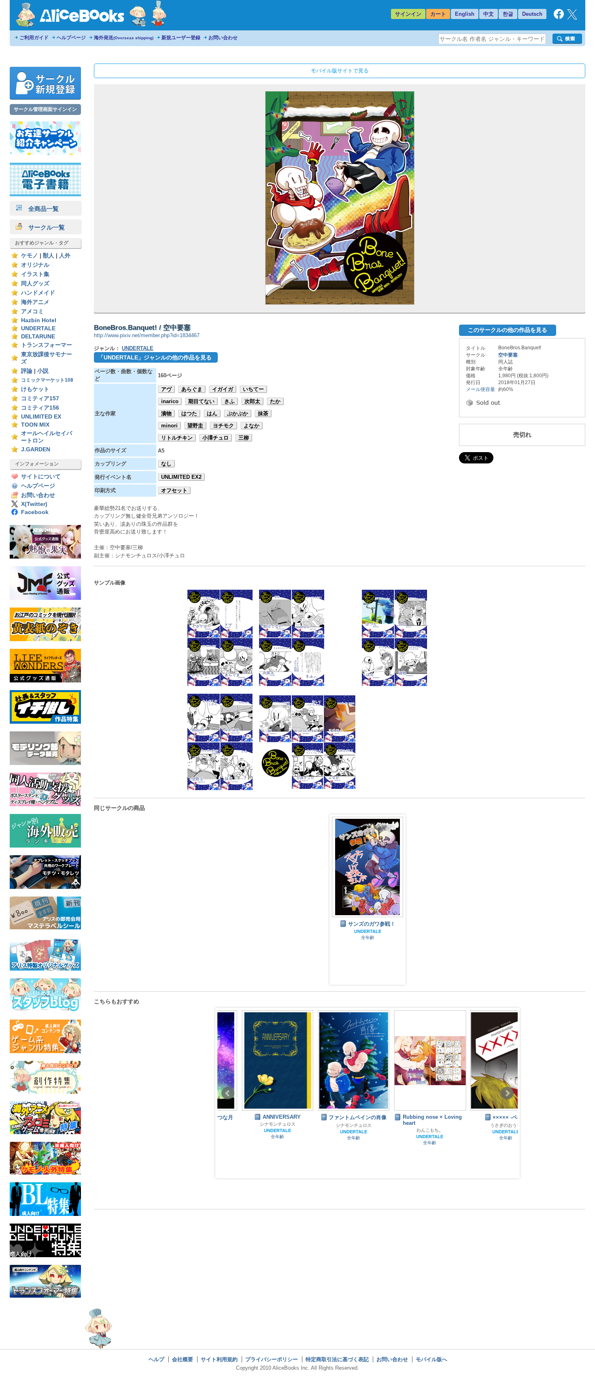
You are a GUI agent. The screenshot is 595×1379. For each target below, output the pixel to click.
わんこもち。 (405, 1130)
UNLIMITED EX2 (181, 477)
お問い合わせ (223, 37)
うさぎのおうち (481, 1125)
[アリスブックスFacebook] (559, 17)
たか (275, 401)
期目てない (201, 401)
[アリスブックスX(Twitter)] (572, 18)
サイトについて (41, 477)
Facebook (35, 512)
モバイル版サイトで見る (340, 71)
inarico (169, 401)
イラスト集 (35, 274)
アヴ (166, 389)
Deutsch (532, 14)
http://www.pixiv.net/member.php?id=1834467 (147, 335)
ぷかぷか (237, 413)
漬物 (166, 413)
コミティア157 (40, 398)
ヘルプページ (71, 37)
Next (507, 1093)
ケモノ (29, 256)
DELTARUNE (38, 337)
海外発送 (123, 37)
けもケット (35, 389)
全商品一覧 (40, 208)
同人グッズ (35, 283)
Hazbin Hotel (38, 320)
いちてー (253, 389)
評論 (26, 371)
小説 (43, 371)
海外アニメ (35, 302)
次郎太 (252, 401)
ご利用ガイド (34, 37)
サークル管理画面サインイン (45, 109)
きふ (229, 401)
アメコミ (32, 311)
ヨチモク (223, 426)
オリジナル (35, 265)
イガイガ (222, 389)
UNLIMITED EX (41, 417)
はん (212, 413)
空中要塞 (508, 355)
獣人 (48, 256)
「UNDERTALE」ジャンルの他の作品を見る (155, 357)
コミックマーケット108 (47, 380)
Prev (227, 1093)
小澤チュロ (215, 438)
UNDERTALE (38, 328)
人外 (64, 256)
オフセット (174, 490)
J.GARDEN (35, 449)
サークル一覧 (43, 227)
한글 (508, 14)
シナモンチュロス (253, 1124)
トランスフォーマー (46, 345)
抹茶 (263, 413)
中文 (488, 14)
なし (166, 464)
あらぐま (191, 389)
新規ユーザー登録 (181, 37)
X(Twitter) (34, 504)
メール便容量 (480, 389)
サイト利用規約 (219, 1359)
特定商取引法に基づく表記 (337, 1359)
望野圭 (195, 426)
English (464, 14)
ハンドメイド (38, 293)
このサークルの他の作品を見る (507, 330)
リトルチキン (177, 438)
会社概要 (182, 1359)
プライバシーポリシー (271, 1359)
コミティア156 (40, 408)
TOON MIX (35, 425)
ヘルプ (156, 1359)
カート (438, 14)
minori (169, 426)
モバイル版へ (431, 1359)
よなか (251, 426)
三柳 (243, 438)
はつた (189, 413)
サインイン (408, 14)
